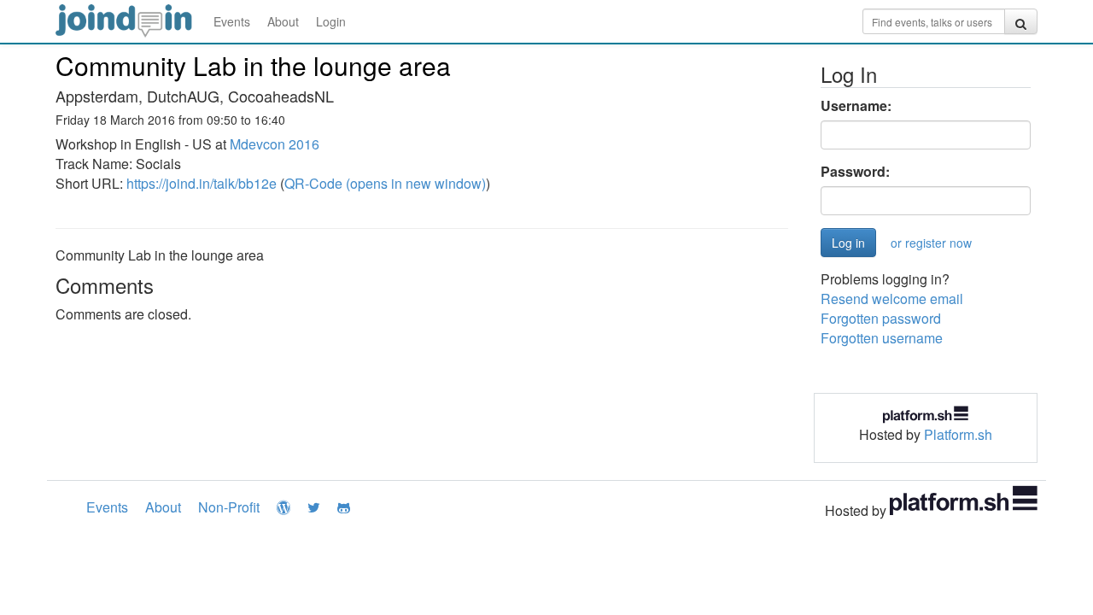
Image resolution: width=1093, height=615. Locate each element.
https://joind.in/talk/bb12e (201, 183)
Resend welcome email (892, 298)
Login (331, 21)
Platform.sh (958, 434)
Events (231, 21)
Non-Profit (229, 507)
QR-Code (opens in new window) (385, 183)
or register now (931, 242)
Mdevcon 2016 (274, 144)
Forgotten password (881, 318)
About (283, 21)
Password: (855, 171)
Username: (856, 106)
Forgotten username (882, 338)
